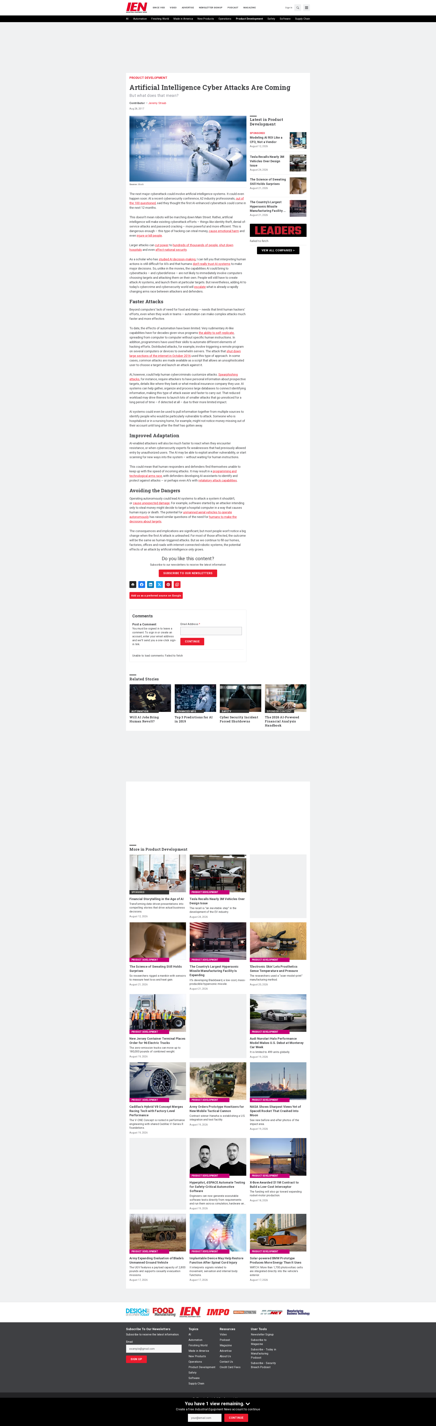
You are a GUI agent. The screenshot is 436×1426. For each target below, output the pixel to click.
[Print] (132, 584)
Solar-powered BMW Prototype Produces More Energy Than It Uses (275, 1260)
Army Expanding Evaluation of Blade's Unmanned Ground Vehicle (156, 1260)
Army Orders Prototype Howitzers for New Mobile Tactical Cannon (217, 1109)
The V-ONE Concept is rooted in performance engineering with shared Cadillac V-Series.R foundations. (157, 1123)
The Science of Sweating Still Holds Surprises (268, 181)
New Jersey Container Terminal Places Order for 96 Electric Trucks (157, 1041)
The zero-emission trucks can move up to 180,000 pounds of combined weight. (155, 1049)
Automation (139, 711)
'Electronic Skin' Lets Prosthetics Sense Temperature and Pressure (274, 969)
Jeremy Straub (157, 103)
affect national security (171, 249)
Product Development (148, 78)
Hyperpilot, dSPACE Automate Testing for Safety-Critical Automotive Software (217, 1187)
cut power (162, 245)
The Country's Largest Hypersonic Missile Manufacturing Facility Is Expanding (268, 206)
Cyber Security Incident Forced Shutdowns (239, 719)
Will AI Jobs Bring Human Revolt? (144, 719)
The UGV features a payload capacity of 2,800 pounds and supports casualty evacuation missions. (157, 1271)
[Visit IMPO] (218, 1311)
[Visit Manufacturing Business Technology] (298, 1311)
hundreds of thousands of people (195, 245)
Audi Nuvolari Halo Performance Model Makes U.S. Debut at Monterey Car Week (277, 1043)
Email (129, 1342)
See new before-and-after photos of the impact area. (274, 1121)
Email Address (190, 624)
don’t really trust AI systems (211, 264)
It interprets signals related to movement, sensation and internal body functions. (214, 1271)
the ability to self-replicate (216, 333)
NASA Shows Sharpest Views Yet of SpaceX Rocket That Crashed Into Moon (275, 1111)
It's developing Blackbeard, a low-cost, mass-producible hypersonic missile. (218, 982)
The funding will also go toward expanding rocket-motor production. (276, 1193)
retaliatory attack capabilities (217, 480)
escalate (200, 287)
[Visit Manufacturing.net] (271, 1312)
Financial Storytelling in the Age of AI (156, 899)
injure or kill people (149, 235)
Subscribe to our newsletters (187, 573)
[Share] (141, 584)
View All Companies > (278, 250)
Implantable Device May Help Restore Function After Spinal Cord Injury (216, 1260)
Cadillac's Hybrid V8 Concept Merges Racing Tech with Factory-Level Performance (156, 1111)
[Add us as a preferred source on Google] (177, 584)
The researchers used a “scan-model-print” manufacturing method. (276, 977)
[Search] (297, 7)
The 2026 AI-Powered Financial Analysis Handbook (282, 721)
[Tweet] (159, 584)
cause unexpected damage (151, 503)
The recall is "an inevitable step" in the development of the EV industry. (213, 910)
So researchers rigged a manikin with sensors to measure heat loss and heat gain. (157, 977)
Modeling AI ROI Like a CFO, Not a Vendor (266, 140)
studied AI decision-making (177, 259)
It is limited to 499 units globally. (270, 1052)
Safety (226, 711)
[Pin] (168, 584)
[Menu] (306, 7)
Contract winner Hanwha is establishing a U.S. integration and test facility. (217, 1117)
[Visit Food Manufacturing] (164, 1311)
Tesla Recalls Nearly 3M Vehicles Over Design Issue (267, 161)
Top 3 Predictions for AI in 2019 (194, 719)
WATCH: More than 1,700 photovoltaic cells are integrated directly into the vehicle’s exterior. (276, 1271)
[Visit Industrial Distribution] (244, 1312)
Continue (236, 1417)
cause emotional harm (224, 231)
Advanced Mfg (186, 711)
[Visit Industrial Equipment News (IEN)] (190, 1311)
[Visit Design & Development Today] (137, 1311)
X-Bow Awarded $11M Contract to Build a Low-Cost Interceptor (274, 1184)
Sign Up (136, 1359)
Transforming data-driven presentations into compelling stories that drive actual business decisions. (157, 907)
